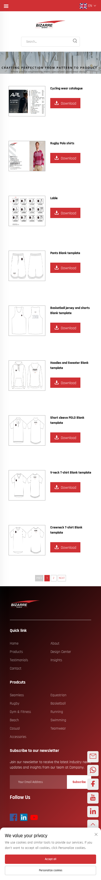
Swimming (58, 720)
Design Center (60, 651)
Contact (15, 668)
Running (56, 711)
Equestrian (58, 695)
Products (16, 651)
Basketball (58, 703)
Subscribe (79, 782)
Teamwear (58, 728)
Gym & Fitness (20, 711)
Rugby (14, 703)
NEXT (62, 578)
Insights (56, 660)
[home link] (50, 24)
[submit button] (75, 41)
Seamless (17, 695)
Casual (15, 728)
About (54, 643)
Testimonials (19, 660)
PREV (39, 578)
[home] (25, 604)
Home (14, 643)
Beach (14, 720)
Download (68, 103)
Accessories (18, 736)
